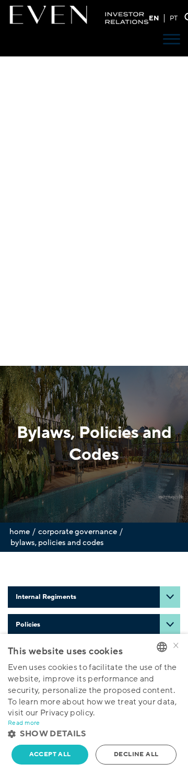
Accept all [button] (50, 754)
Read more (24, 723)
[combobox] (162, 647)
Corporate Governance (77, 532)
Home (19, 532)
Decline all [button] (136, 754)
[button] (94, 734)
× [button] (176, 646)
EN (154, 18)
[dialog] (94, 704)
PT (174, 18)
